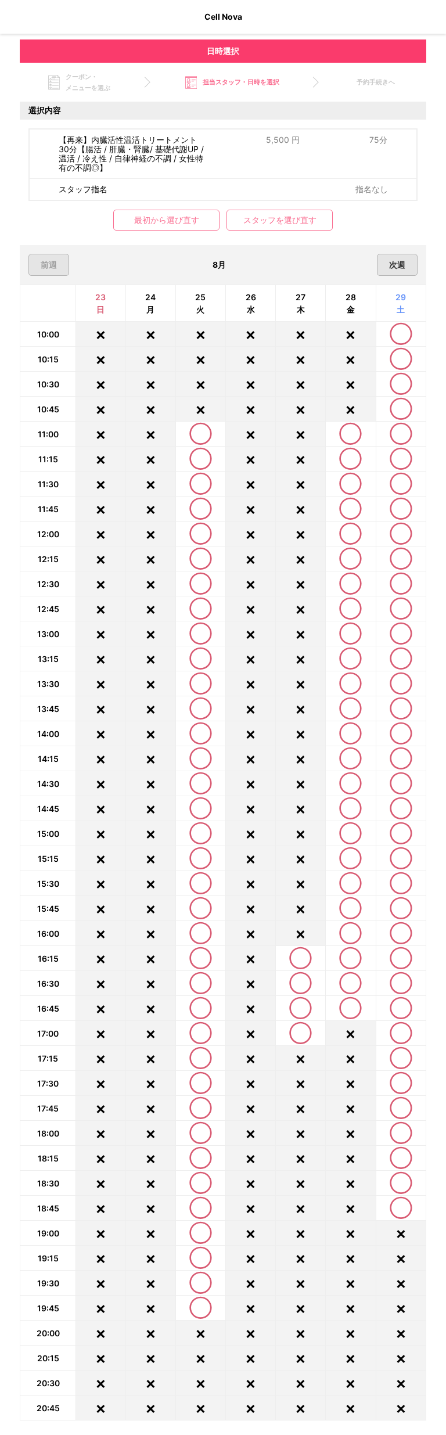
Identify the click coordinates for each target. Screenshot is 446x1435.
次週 (397, 264)
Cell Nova (223, 16)
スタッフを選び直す (279, 220)
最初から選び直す (166, 220)
